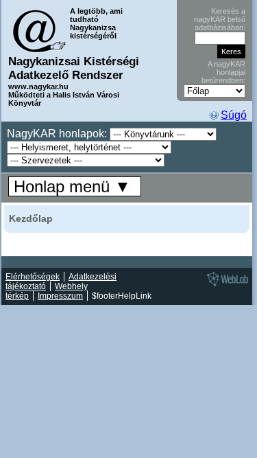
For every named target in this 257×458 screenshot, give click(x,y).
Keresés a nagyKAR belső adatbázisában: (219, 19)
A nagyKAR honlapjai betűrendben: (223, 72)
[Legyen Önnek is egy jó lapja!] (225, 285)
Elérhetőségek (32, 277)
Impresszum (60, 296)
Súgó (234, 115)
